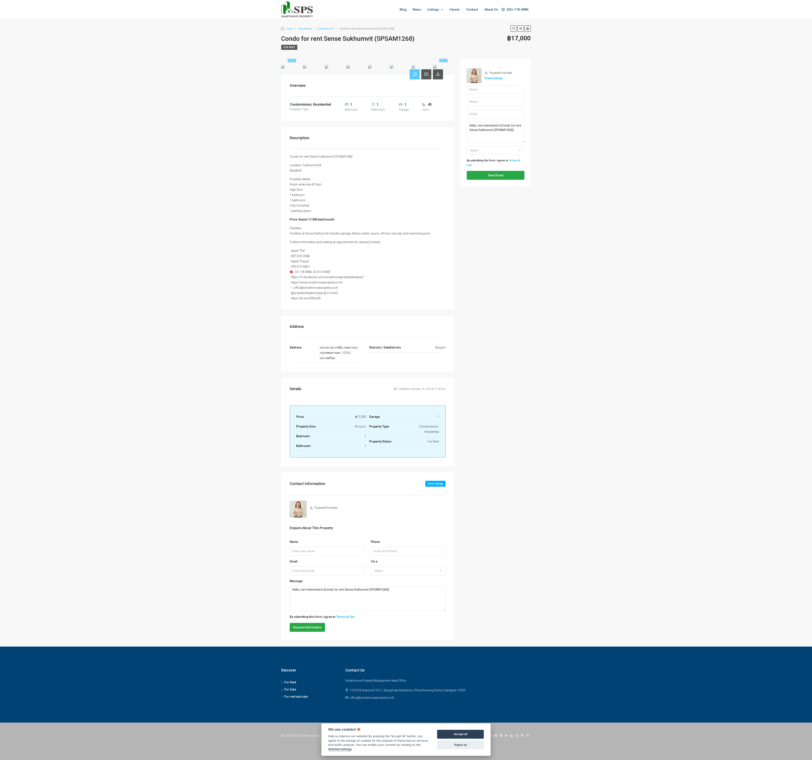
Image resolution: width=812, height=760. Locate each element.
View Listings (435, 483)
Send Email (495, 175)
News (417, 9)
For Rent (289, 47)
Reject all (460, 744)
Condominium (325, 28)
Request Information (307, 627)
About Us (491, 9)
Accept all (460, 734)
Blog (403, 9)
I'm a (374, 561)
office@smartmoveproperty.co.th (372, 697)
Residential (305, 28)
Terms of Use (345, 616)
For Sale (290, 689)
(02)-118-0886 (517, 9)
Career (455, 9)
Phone (375, 541)
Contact (472, 9)
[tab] (415, 74)
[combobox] (408, 570)
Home (289, 28)
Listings (433, 9)
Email (294, 561)
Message (296, 581)
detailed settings (340, 749)
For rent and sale (296, 696)
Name (294, 541)
